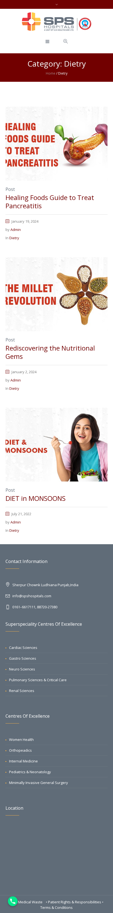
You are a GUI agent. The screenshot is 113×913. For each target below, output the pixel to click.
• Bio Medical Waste (26, 901)
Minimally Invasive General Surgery (38, 782)
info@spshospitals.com (31, 595)
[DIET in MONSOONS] (56, 444)
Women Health (21, 739)
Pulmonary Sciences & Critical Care (38, 679)
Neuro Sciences (22, 669)
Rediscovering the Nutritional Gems (50, 352)
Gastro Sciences (22, 658)
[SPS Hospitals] (56, 21)
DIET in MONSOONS (35, 498)
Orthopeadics (20, 750)
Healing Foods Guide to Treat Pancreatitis (49, 201)
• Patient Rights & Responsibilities (74, 901)
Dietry (14, 237)
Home (50, 73)
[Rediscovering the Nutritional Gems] (56, 293)
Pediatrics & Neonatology (30, 771)
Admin (15, 229)
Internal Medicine (23, 761)
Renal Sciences (21, 690)
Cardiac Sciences (23, 647)
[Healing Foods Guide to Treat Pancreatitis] (56, 143)
